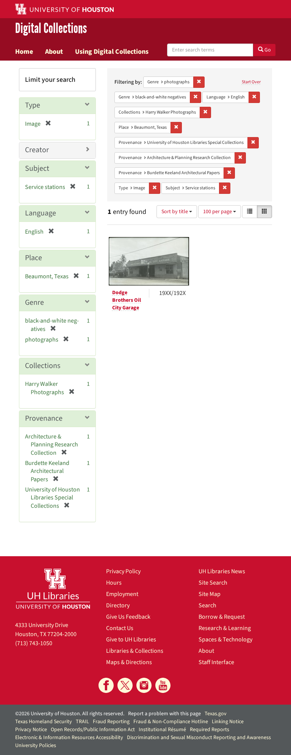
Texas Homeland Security (43, 721)
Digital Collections (51, 28)
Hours (114, 583)
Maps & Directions (129, 662)
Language (40, 213)
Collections (42, 365)
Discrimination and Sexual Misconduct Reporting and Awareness (199, 737)
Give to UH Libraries (131, 639)
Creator (37, 150)
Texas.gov (216, 714)
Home (24, 51)
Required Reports (209, 729)
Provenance (44, 418)
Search (207, 605)
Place (33, 258)
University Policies (35, 745)
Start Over (251, 82)
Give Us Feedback (128, 617)
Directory (118, 605)
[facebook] (106, 685)
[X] (125, 685)
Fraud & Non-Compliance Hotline (170, 721)
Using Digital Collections (112, 51)
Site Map (210, 594)
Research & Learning (225, 628)
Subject (37, 168)
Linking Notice (228, 721)
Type (32, 105)
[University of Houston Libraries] (53, 588)
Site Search (213, 583)
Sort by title (175, 211)
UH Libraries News (222, 571)
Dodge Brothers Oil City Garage (126, 300)
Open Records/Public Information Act (93, 729)
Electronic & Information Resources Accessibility (69, 737)
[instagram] (144, 685)
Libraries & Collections (134, 651)
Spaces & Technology (225, 639)
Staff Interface (216, 662)
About (54, 51)
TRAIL (82, 721)
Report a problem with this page (164, 714)
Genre (34, 302)
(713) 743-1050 (33, 643)
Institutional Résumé (162, 729)
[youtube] (163, 685)
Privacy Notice (31, 729)
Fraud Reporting (111, 721)
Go (267, 50)
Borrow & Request (222, 617)
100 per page (218, 211)
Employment (122, 594)
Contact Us (119, 628)
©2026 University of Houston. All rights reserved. (69, 714)
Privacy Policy (123, 571)
